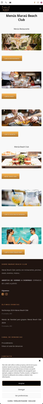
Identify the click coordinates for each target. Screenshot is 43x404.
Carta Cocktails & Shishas (14, 214)
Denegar (21, 389)
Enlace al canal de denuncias (12, 346)
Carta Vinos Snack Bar (13, 252)
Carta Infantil (9, 134)
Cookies (10, 401)
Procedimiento (7, 343)
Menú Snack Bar (10, 176)
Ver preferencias (21, 395)
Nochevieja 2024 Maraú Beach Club (15, 310)
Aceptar (21, 383)
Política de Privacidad (20, 401)
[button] (40, 361)
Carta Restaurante (11, 58)
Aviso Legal (31, 401)
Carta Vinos (9, 96)
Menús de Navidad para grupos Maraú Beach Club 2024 (21, 321)
